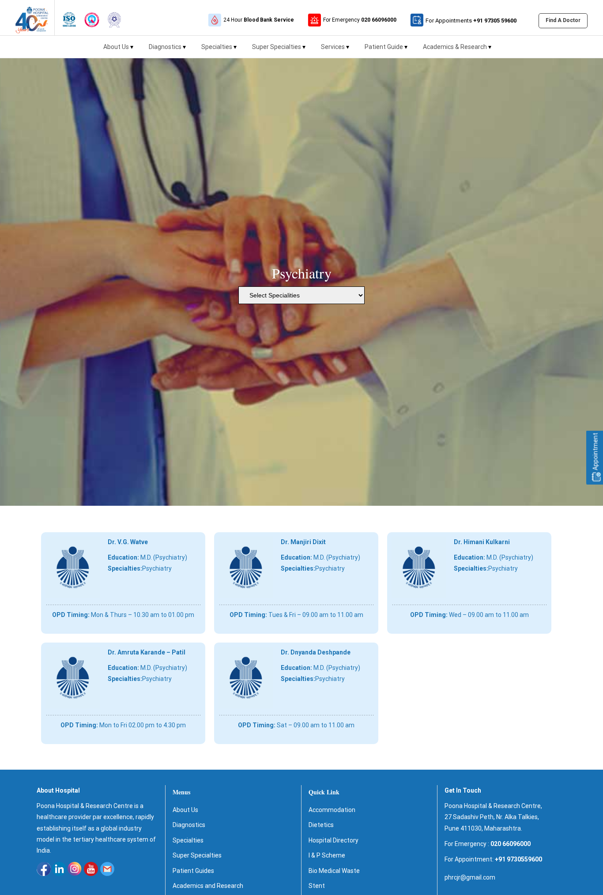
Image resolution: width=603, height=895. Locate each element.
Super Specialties (276, 46)
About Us (116, 46)
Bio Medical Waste (334, 870)
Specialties (216, 46)
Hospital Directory (333, 840)
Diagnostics (165, 46)
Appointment (595, 452)
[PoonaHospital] (69, 17)
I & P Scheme (327, 855)
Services (333, 46)
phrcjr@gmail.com (470, 877)
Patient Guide (384, 46)
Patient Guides (193, 870)
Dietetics (321, 824)
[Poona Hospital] (27, 17)
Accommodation (332, 809)
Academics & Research (455, 46)
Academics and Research (208, 885)
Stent (317, 885)
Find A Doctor (563, 20)
